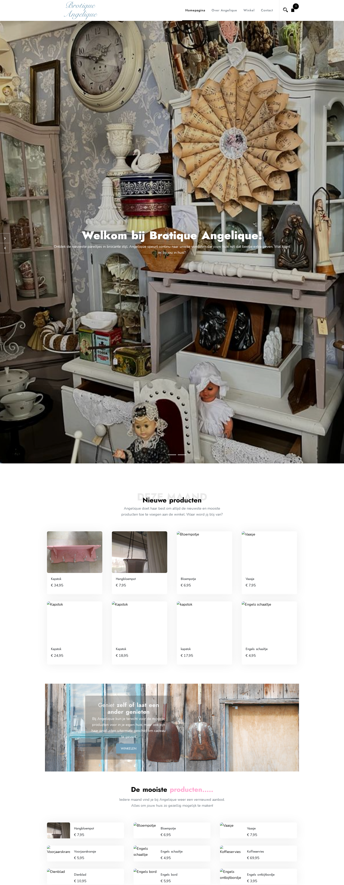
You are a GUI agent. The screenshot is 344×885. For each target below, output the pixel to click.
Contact (267, 10)
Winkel (249, 10)
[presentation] (5, 238)
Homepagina (195, 10)
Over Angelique (224, 10)
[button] (162, 454)
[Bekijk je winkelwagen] (292, 10)
